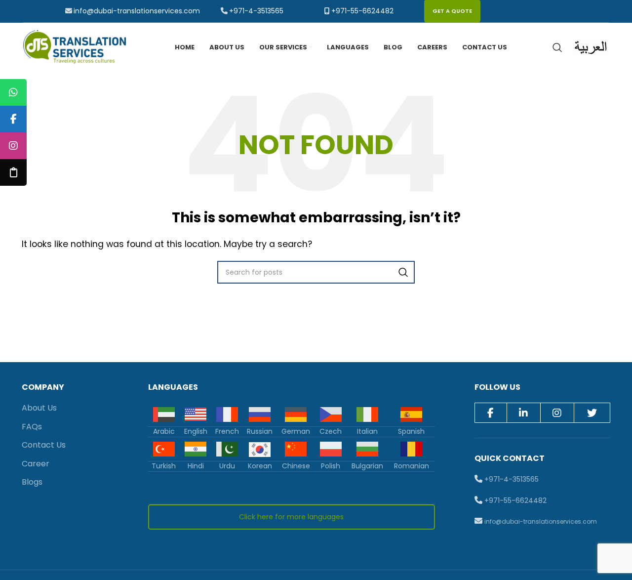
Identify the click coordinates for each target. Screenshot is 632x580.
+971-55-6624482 (362, 11)
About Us (39, 408)
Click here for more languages (291, 517)
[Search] (557, 47)
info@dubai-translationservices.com (137, 11)
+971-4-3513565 (256, 11)
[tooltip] (13, 92)
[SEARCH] (403, 272)
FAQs (32, 426)
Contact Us (44, 445)
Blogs (32, 482)
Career (35, 463)
